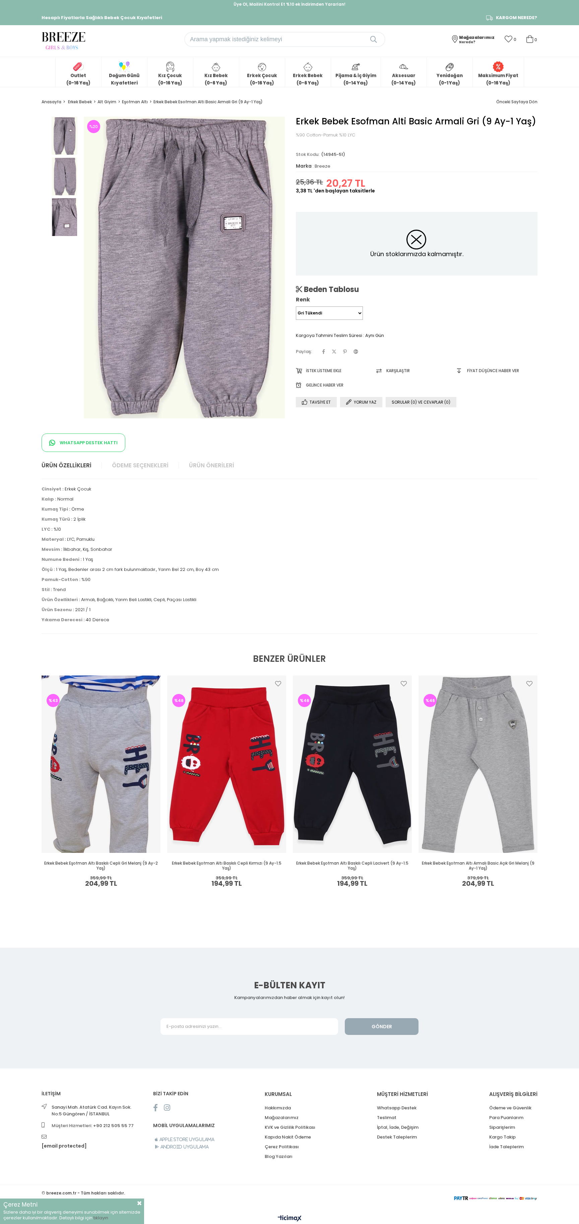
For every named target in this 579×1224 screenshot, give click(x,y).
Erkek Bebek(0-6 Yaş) (308, 79)
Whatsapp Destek (396, 1108)
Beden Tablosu (330, 289)
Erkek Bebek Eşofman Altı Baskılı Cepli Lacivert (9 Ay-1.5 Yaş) (352, 866)
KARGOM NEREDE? (516, 18)
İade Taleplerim (506, 1147)
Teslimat (386, 1117)
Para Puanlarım (506, 1117)
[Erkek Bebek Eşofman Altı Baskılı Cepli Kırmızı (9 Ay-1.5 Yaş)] (226, 764)
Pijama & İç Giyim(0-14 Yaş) (355, 79)
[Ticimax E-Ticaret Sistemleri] (290, 1218)
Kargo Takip (502, 1137)
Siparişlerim (502, 1127)
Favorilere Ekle (152, 684)
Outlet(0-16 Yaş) (78, 79)
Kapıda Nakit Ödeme (288, 1137)
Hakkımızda (278, 1108)
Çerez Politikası (282, 1147)
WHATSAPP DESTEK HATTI (88, 443)
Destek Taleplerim (397, 1137)
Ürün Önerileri (211, 465)
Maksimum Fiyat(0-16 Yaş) (498, 79)
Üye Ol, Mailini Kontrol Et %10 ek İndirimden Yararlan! (289, 4)
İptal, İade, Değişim (398, 1127)
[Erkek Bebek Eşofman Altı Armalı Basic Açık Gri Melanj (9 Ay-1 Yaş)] (478, 764)
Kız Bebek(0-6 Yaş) (216, 79)
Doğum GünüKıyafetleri (124, 79)
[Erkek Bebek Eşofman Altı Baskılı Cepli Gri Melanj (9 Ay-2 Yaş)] (101, 764)
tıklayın (100, 1218)
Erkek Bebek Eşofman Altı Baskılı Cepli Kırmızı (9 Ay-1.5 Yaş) (226, 866)
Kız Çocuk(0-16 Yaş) (170, 79)
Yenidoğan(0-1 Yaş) (450, 79)
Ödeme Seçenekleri (140, 465)
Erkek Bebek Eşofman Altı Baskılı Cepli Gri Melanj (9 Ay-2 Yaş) (101, 866)
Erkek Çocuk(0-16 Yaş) (262, 79)
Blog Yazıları (279, 1156)
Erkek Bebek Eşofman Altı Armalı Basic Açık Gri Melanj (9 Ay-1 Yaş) (478, 866)
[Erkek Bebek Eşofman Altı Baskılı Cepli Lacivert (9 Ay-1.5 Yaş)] (352, 764)
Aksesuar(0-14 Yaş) (403, 79)
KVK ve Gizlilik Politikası (290, 1127)
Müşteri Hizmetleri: (93, 1125)
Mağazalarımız (282, 1117)
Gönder (382, 1026)
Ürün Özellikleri (66, 465)
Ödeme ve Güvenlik (510, 1108)
